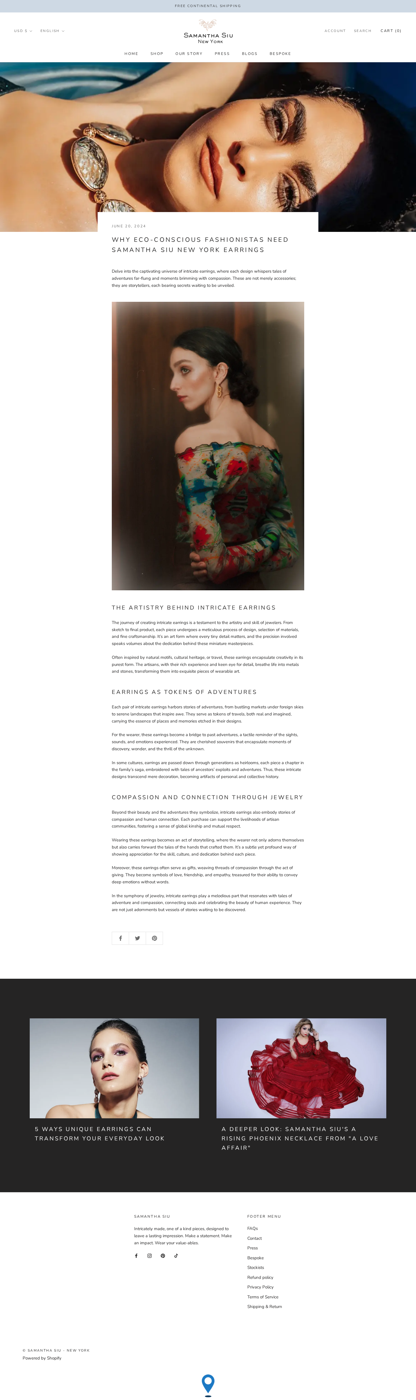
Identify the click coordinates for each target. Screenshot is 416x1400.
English (50, 31)
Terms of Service (262, 1297)
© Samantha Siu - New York (56, 1350)
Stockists (255, 1267)
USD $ (20, 31)
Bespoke (280, 53)
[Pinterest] (163, 1255)
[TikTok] (176, 1255)
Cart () (391, 30)
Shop (157, 53)
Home (131, 53)
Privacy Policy (260, 1287)
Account (335, 31)
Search (363, 31)
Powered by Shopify (42, 1358)
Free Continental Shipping (208, 6)
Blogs (250, 53)
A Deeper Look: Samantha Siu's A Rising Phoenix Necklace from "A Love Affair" (300, 1138)
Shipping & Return (264, 1306)
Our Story (189, 53)
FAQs (252, 1228)
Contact (254, 1238)
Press (222, 53)
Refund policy (260, 1277)
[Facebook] (136, 1255)
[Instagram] (149, 1255)
